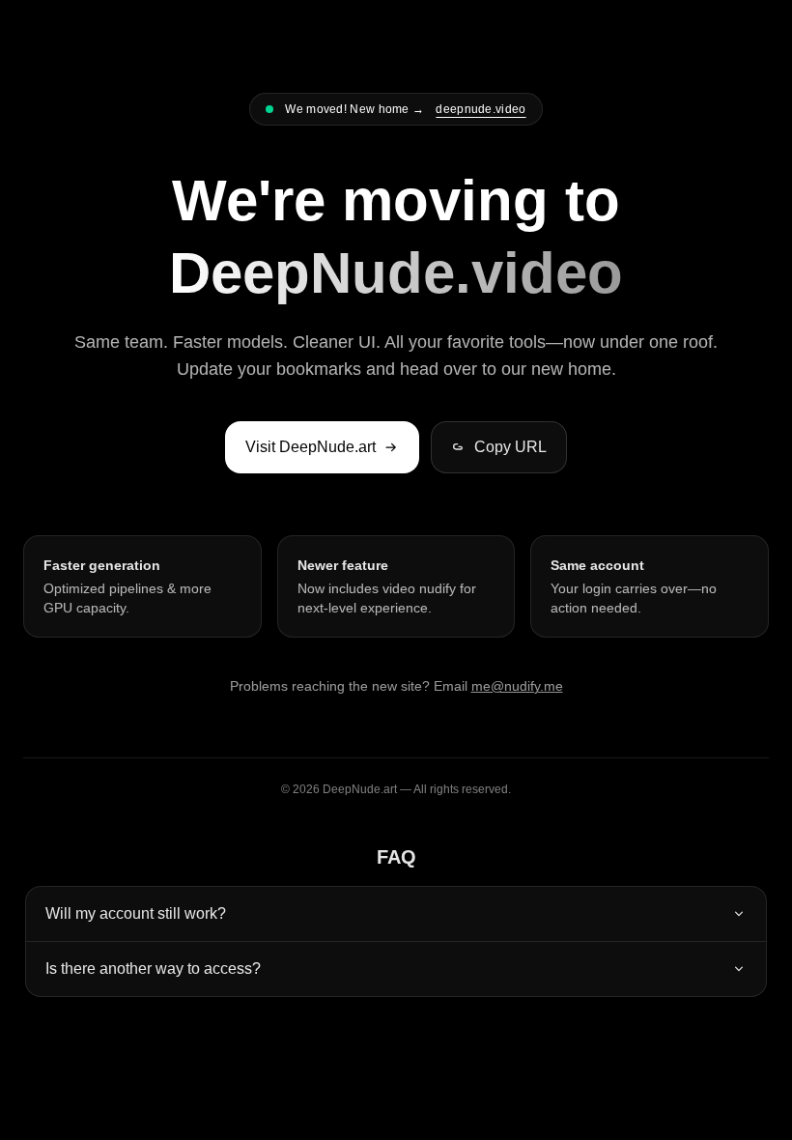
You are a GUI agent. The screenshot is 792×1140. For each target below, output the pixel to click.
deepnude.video (480, 109)
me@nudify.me (517, 686)
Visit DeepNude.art (310, 447)
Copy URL (510, 447)
